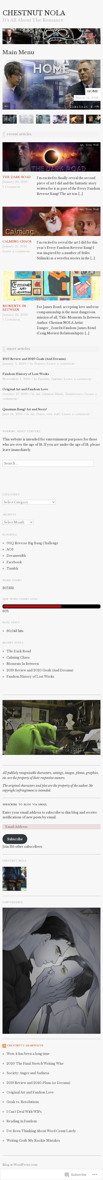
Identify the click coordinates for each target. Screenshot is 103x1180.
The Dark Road (16, 177)
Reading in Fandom (21, 1121)
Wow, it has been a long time (28, 1054)
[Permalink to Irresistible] (43, 119)
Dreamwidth (16, 556)
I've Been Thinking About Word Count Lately (41, 1131)
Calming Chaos (17, 241)
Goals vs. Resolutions (22, 1102)
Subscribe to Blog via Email (24, 804)
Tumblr (12, 568)
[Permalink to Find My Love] (60, 119)
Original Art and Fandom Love (25, 389)
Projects (39, 363)
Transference (74, 394)
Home (92, 91)
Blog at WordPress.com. (20, 1164)
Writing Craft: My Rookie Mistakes (33, 1140)
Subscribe (15, 839)
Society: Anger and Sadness (27, 1073)
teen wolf (53, 414)
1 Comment (11, 187)
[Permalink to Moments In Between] (51, 287)
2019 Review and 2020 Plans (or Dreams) (38, 1083)
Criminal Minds (52, 394)
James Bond (91, 273)
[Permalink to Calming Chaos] (51, 223)
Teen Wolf (92, 144)
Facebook (14, 562)
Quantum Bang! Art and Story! (24, 409)
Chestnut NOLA (33, 13)
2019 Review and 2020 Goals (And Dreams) (34, 359)
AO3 (10, 549)
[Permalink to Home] (51, 84)
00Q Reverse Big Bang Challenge (32, 543)
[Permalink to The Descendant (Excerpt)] (9, 119)
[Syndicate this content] (4, 1046)
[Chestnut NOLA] (51, 38)
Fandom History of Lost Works (25, 374)
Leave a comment (16, 251)
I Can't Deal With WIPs (24, 1112)
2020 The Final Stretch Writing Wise (35, 1063)
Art (82, 144)
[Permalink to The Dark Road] (51, 158)
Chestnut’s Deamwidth (25, 1046)
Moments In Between (14, 308)
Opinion (56, 379)
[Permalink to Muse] (93, 119)
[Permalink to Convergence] (77, 119)
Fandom (43, 379)
